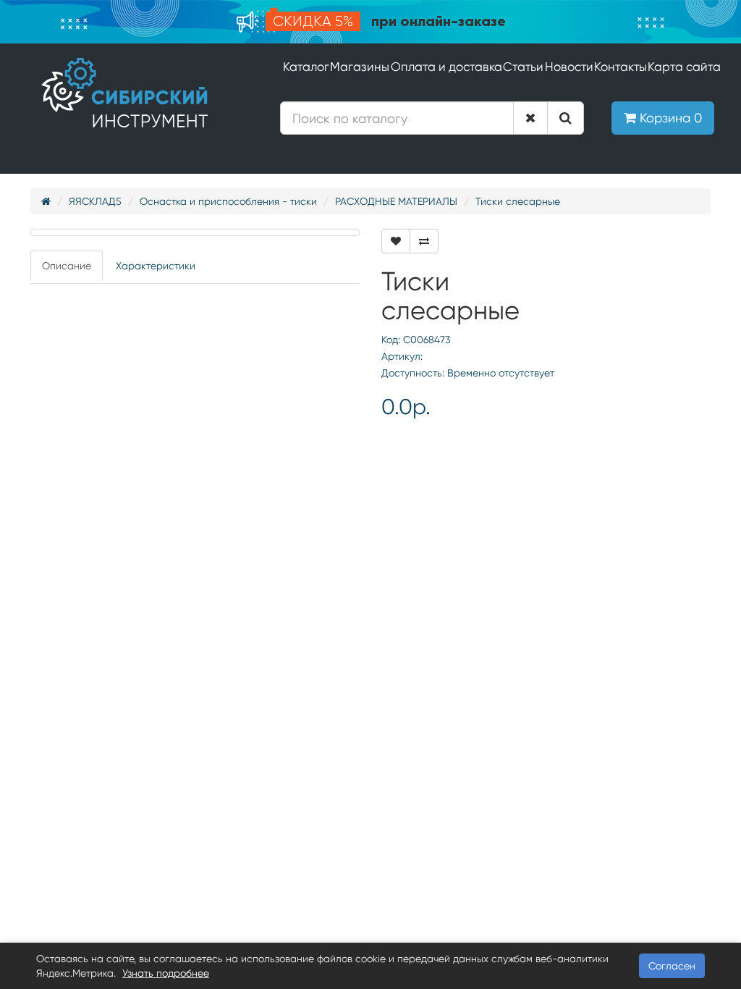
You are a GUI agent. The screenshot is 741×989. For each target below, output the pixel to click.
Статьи (523, 66)
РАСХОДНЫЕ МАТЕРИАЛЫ (396, 201)
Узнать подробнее (165, 973)
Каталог (306, 66)
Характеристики (155, 266)
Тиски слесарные (517, 201)
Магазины (359, 66)
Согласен (671, 966)
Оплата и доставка (446, 66)
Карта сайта (684, 66)
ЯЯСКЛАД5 (95, 201)
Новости (569, 66)
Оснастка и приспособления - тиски (228, 201)
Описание (66, 266)
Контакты (620, 66)
